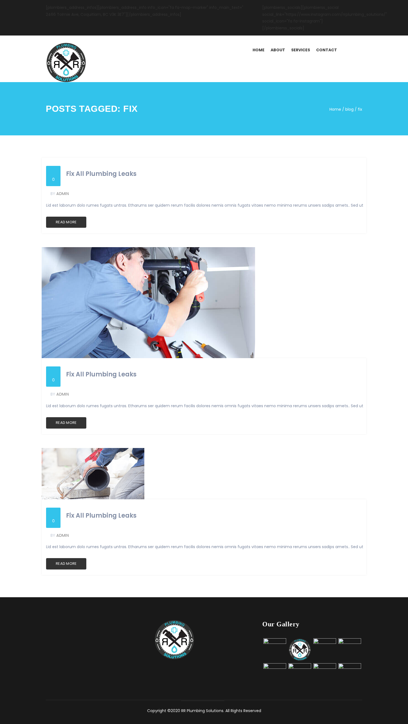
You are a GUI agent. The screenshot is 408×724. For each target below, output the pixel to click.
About (278, 50)
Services (300, 50)
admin (62, 193)
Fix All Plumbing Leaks (101, 174)
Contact (326, 50)
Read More (66, 222)
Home (259, 50)
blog (349, 109)
